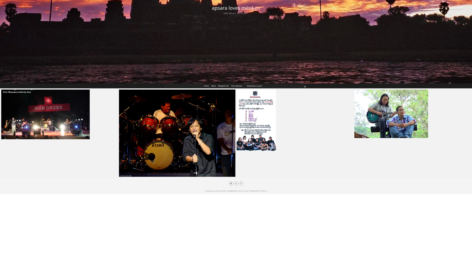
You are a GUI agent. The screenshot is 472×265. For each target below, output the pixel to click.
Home (206, 86)
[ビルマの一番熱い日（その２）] (177, 133)
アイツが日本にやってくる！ (254, 149)
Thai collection (236, 86)
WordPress (263, 191)
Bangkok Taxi (223, 86)
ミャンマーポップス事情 (369, 137)
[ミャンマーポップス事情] (412, 114)
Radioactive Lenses (254, 86)
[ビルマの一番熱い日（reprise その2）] (59, 114)
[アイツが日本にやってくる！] (295, 120)
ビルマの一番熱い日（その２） (137, 175)
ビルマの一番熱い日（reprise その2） (22, 138)
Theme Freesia (243, 191)
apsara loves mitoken (236, 8)
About (213, 86)
